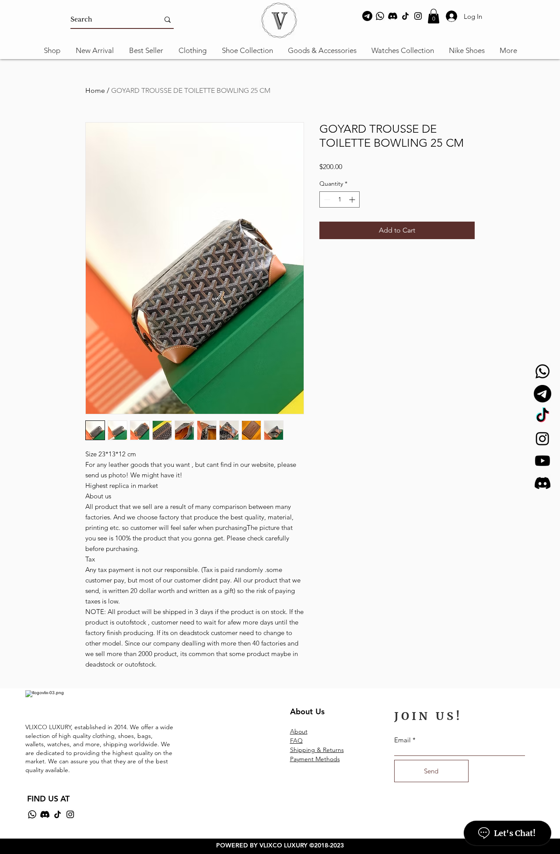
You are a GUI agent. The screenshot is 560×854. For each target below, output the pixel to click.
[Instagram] (418, 16)
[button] (433, 16)
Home (95, 90)
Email (402, 740)
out (303, 731)
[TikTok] (405, 16)
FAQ (296, 741)
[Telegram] (367, 16)
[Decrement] (326, 199)
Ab (294, 731)
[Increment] (352, 199)
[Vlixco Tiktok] (542, 416)
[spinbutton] (339, 199)
